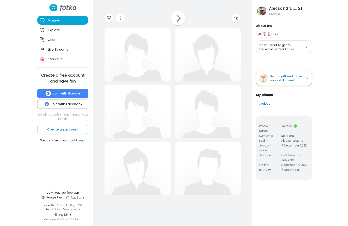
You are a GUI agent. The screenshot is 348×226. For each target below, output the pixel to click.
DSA (80, 205)
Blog (72, 205)
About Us (48, 205)
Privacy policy (71, 209)
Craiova (264, 104)
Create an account (63, 129)
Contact (62, 205)
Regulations (53, 209)
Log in (82, 140)
